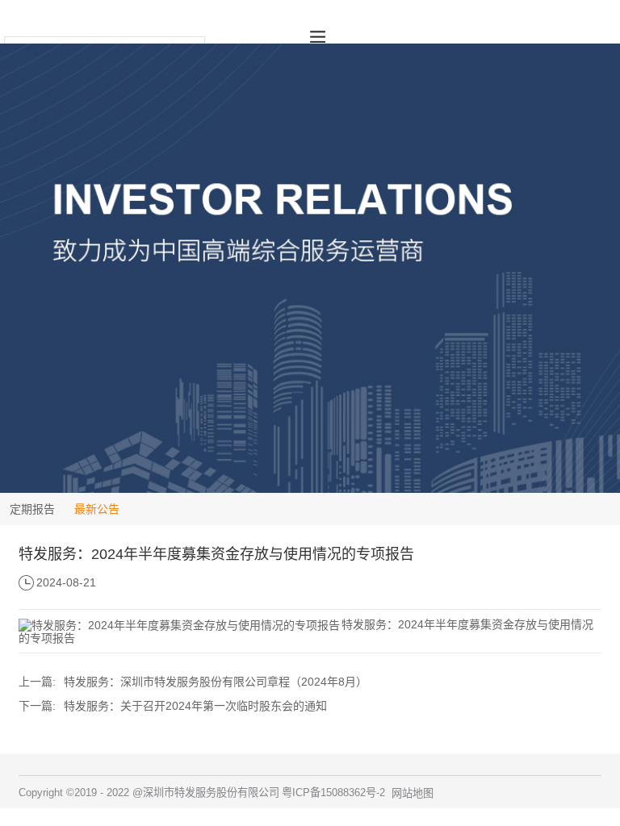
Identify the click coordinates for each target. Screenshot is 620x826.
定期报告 (32, 509)
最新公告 (96, 509)
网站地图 (413, 793)
